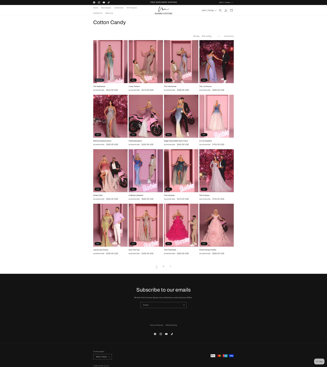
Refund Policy (171, 325)
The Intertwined (170, 86)
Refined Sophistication (102, 141)
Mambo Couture (103, 366)
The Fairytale (169, 195)
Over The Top (134, 250)
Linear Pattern (134, 86)
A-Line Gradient (205, 141)
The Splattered (99, 86)
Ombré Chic (98, 195)
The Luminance (205, 86)
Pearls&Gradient (135, 141)
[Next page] (170, 266)
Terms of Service (156, 325)
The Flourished (170, 250)
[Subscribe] (183, 305)
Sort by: (196, 36)
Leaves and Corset (100, 250)
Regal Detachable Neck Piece (176, 141)
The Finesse (204, 195)
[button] (220, 10)
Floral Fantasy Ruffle (207, 250)
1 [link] (156, 266)
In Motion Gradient (136, 195)
